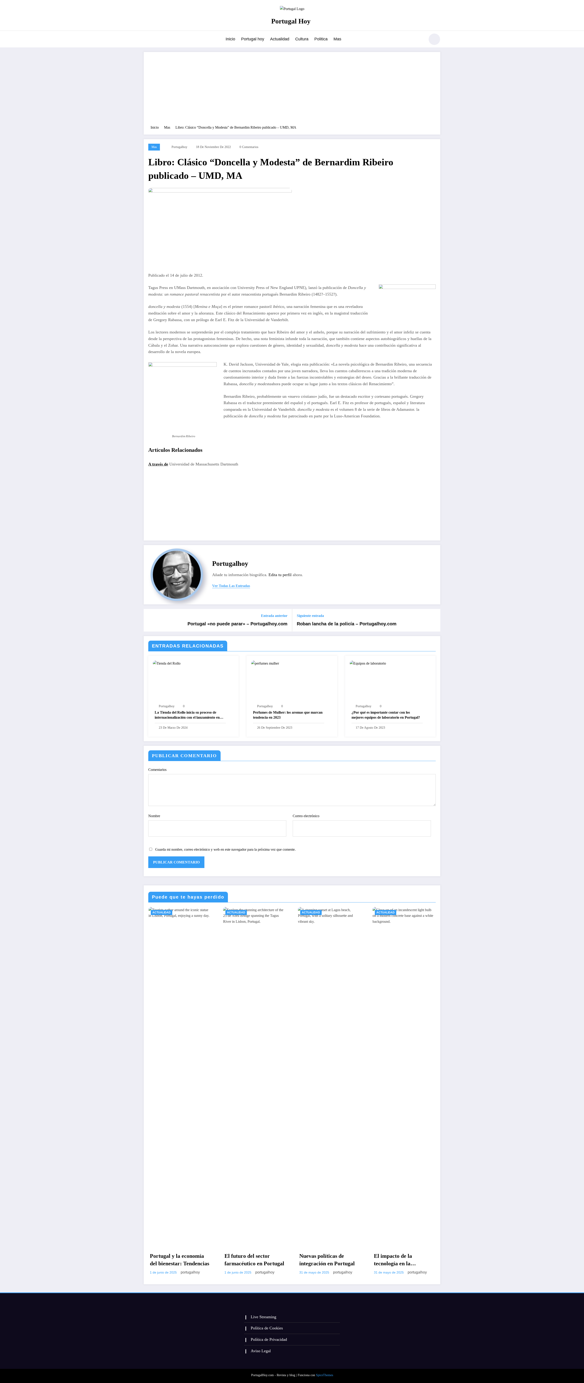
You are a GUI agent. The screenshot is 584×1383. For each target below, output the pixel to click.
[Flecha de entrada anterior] (150, 620)
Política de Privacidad (269, 1339)
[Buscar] (419, 40)
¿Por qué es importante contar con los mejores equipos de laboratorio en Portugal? (386, 714)
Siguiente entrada (310, 616)
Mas (337, 39)
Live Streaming (263, 1317)
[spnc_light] (434, 39)
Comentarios (157, 770)
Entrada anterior (274, 616)
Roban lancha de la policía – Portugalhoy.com (346, 623)
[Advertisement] (292, 91)
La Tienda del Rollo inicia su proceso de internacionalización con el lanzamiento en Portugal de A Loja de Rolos (187, 715)
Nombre (154, 816)
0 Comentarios (249, 147)
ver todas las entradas (231, 586)
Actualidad (279, 39)
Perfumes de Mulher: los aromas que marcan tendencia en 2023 (288, 714)
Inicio (230, 39)
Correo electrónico (306, 816)
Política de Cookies (267, 1328)
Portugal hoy (252, 39)
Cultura (301, 39)
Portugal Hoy (290, 21)
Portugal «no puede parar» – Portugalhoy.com (237, 623)
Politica (321, 39)
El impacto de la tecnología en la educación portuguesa (399, 1260)
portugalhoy (179, 147)
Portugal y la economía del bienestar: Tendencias (179, 1260)
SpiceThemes (324, 1375)
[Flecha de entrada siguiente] (434, 620)
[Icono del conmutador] (147, 39)
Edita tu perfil (280, 574)
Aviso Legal (261, 1351)
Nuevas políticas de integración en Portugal (327, 1260)
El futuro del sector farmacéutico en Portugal (254, 1260)
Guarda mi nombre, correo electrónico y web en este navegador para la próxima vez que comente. (225, 849)
